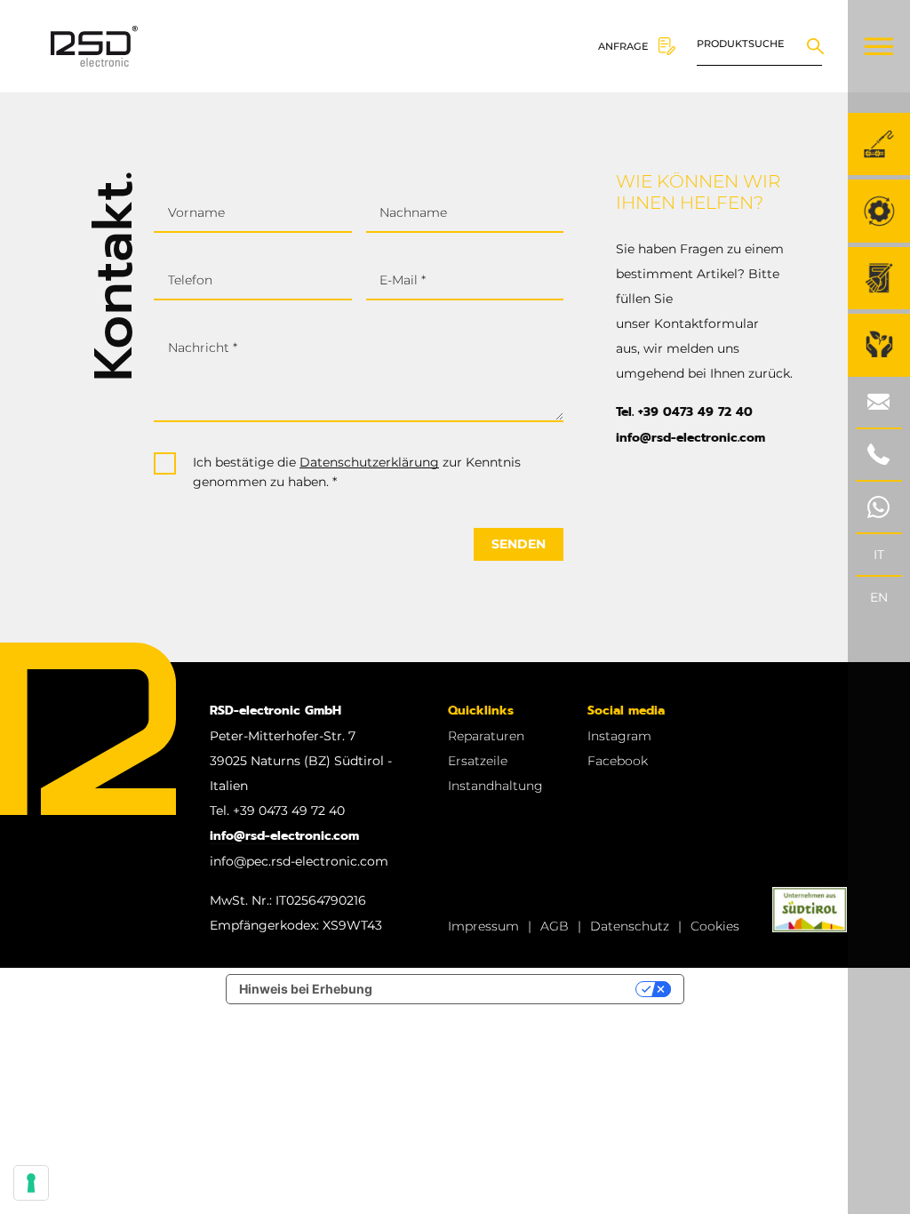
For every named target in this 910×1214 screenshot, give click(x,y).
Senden (518, 544)
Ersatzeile (477, 761)
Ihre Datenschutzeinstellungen (511, 988)
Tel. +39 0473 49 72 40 (684, 412)
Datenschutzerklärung (369, 462)
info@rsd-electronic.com (690, 437)
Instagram (619, 736)
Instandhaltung (495, 786)
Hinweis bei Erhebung (305, 988)
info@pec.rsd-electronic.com (299, 861)
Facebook (617, 761)
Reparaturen (486, 736)
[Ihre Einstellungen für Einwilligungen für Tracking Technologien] (31, 1183)
